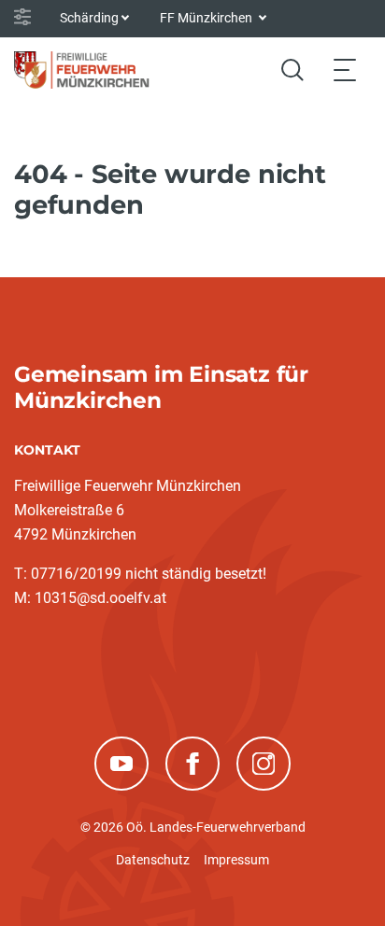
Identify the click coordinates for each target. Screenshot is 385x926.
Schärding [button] (89, 17)
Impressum (236, 859)
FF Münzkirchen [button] (207, 17)
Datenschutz (153, 859)
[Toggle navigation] (345, 69)
